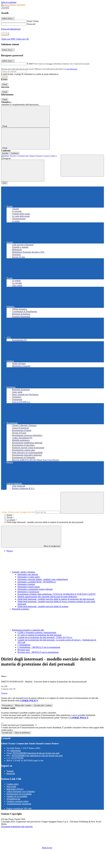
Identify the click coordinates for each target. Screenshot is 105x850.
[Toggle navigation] (22, 170)
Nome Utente (33, 21)
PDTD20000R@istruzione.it (36, 753)
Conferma (14, 153)
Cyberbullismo (24, 645)
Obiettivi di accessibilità (17, 796)
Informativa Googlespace (28, 591)
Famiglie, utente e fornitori (23, 572)
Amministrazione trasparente (19, 804)
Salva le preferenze (22, 733)
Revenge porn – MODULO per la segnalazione (38, 652)
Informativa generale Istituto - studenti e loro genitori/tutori (43, 579)
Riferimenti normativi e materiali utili (28, 630)
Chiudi (4, 84)
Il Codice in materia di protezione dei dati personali (39, 635)
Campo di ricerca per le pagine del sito (17, 512)
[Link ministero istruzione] (13, 5)
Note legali (11, 786)
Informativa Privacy (15, 789)
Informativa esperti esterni (29, 587)
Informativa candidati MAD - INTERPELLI (37, 582)
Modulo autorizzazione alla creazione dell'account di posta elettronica (47, 596)
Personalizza (7, 705)
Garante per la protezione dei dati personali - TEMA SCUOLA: (45, 637)
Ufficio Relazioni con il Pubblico (21, 791)
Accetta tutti (43, 705)
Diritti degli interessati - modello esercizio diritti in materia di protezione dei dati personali (56, 599)
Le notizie (11, 520)
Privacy (10, 551)
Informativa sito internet (28, 574)
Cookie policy (13, 784)
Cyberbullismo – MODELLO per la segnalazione (39, 647)
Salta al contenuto (8, 2)
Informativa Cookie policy (29, 577)
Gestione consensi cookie (17, 801)
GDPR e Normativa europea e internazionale (37, 632)
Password (31, 24)
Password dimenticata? (11, 29)
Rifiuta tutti (23, 705)
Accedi (5, 7)
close (4, 183)
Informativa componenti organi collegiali (35, 589)
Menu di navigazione (51, 546)
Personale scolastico (20, 609)
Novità (9, 517)
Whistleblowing (13, 799)
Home (9, 515)
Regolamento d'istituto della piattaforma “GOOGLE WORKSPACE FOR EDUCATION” (57, 594)
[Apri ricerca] (82, 166)
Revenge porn (24, 650)
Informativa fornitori (26, 584)
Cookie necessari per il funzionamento (18, 725)
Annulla (5, 153)
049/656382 (15, 750)
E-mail (30, 63)
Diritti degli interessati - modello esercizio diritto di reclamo (43, 606)
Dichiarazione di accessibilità (19, 794)
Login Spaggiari (71, 69)
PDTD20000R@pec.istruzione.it (37, 755)
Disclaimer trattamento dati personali (17, 826)
